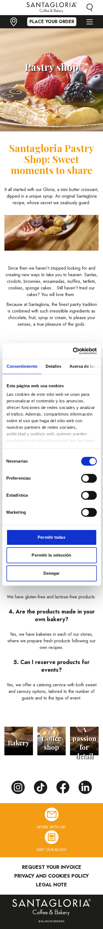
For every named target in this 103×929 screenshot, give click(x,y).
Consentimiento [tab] (21, 366)
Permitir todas (51, 537)
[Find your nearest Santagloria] (13, 21)
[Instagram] (18, 787)
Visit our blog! (51, 849)
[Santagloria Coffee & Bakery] (51, 907)
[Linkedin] (85, 787)
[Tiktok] (40, 787)
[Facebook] (63, 787)
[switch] (89, 478)
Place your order (51, 21)
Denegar (51, 573)
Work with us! (51, 827)
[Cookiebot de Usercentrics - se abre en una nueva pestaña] (73, 351)
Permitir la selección (51, 555)
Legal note (51, 884)
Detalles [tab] (53, 366)
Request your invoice (51, 867)
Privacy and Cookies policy (51, 876)
